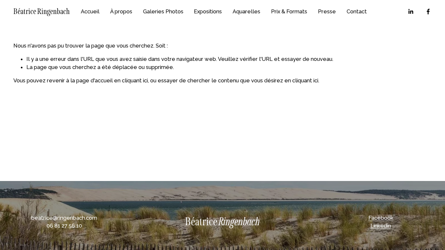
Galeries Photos (163, 11)
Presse (327, 11)
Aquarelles (246, 11)
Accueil (90, 11)
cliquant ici (135, 80)
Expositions (208, 11)
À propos (121, 11)
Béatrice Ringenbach (41, 11)
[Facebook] (428, 11)
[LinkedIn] (410, 11)
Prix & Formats (289, 11)
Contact (357, 11)
